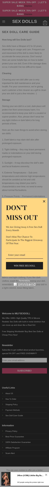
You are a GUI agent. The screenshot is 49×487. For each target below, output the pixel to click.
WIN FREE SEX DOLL (24, 265)
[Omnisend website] (24, 283)
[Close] (44, 201)
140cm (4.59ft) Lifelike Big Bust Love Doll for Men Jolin (30, 475)
